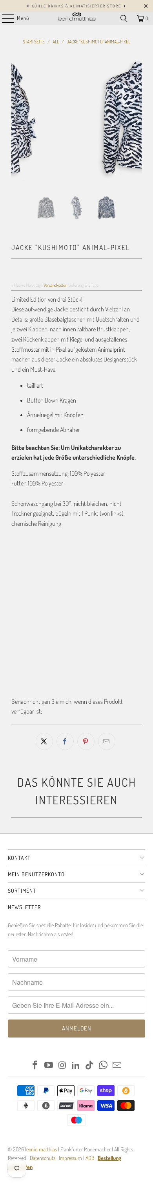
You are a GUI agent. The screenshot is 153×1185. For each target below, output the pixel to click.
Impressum (71, 1157)
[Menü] (3, 18)
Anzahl (18, 605)
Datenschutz (42, 1157)
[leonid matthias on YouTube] (49, 1065)
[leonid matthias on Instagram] (62, 1065)
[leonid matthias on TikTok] (90, 1065)
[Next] (135, 118)
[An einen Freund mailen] (106, 741)
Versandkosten (55, 285)
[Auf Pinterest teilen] (86, 741)
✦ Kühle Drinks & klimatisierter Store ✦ (76, 6)
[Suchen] (124, 18)
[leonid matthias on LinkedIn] (76, 1065)
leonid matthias (41, 1149)
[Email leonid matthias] (117, 1065)
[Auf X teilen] (44, 741)
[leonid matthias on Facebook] (35, 1065)
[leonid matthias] (76, 18)
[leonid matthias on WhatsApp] (103, 1065)
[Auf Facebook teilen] (65, 741)
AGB (90, 1157)
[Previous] (17, 118)
